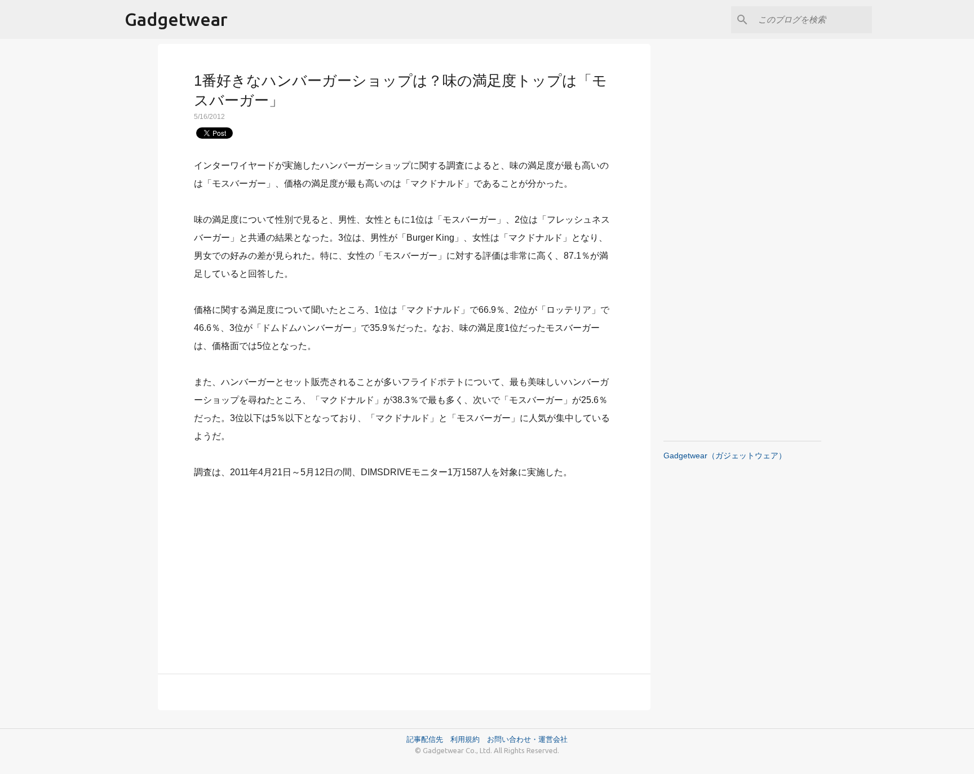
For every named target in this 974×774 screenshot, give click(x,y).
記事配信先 (424, 739)
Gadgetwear (176, 19)
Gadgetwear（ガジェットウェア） (724, 455)
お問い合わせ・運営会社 (527, 739)
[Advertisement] (404, 569)
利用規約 (468, 739)
